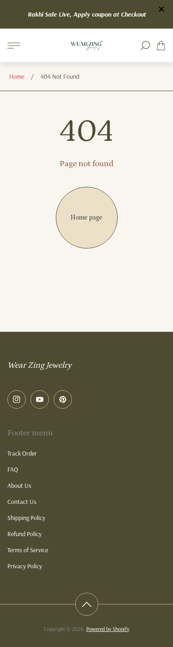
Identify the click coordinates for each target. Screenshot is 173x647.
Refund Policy (24, 534)
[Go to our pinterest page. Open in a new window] (63, 399)
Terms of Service (27, 550)
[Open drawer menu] (14, 45)
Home (16, 76)
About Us (19, 485)
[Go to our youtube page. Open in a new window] (39, 399)
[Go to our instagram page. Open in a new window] (16, 399)
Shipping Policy (26, 518)
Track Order (22, 453)
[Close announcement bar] (161, 9)
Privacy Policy (24, 566)
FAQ (12, 469)
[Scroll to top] (86, 604)
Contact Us (21, 501)
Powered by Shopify (107, 628)
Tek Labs (99, 12)
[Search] (145, 45)
